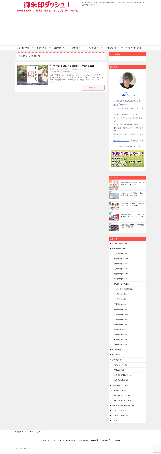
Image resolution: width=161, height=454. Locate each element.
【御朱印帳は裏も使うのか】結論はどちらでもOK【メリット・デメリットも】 (132, 215)
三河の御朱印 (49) (122, 299)
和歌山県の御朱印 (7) (121, 329)
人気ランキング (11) (119, 410)
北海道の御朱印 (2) (120, 253)
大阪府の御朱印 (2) (120, 319)
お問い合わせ (83, 440)
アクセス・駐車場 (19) (120, 415)
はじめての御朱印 (23, 48)
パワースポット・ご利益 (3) (124, 400)
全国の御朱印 (41, 48)
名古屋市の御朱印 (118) (124, 289)
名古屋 (115, 105)
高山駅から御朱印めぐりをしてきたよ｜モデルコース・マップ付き (132, 183)
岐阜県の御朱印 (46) (121, 274)
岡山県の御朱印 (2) (120, 334)
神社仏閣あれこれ (112, 48)
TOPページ (117, 440)
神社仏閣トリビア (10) (122, 395)
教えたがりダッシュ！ (121, 141)
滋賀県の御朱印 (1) (120, 309)
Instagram (104, 441)
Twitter (93, 441)
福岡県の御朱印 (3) (120, 345)
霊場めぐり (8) (119, 370)
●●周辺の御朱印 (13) (121, 380)
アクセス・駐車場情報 (133, 48)
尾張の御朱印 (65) (122, 294)
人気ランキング (93, 48)
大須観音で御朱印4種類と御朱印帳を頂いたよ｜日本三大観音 (132, 226)
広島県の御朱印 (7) (120, 340)
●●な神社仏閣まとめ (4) (122, 375)
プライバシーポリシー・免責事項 (63, 440)
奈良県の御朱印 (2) (120, 324)
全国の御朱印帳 (59, 48)
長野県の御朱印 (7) (120, 269)
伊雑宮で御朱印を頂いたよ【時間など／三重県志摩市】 (72, 66)
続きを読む (93, 87)
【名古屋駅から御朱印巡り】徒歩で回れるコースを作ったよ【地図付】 (132, 204)
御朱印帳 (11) (116, 355)
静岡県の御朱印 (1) (120, 279)
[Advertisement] (80, 29)
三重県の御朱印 (65, 72)
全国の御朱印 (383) (118, 248)
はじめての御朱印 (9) (119, 243)
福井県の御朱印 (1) (120, 264)
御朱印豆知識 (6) (120, 390)
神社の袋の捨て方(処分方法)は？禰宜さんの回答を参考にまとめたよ (132, 194)
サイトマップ (44, 440)
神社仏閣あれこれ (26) (120, 385)
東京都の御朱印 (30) (121, 259)
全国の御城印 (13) (118, 350)
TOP (25, 432)
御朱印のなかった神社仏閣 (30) (123, 405)
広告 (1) (115, 420)
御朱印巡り (76, 48)
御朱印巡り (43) (117, 360)
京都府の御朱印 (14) (121, 314)
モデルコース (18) (120, 365)
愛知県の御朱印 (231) (121, 284)
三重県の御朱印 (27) (121, 304)
